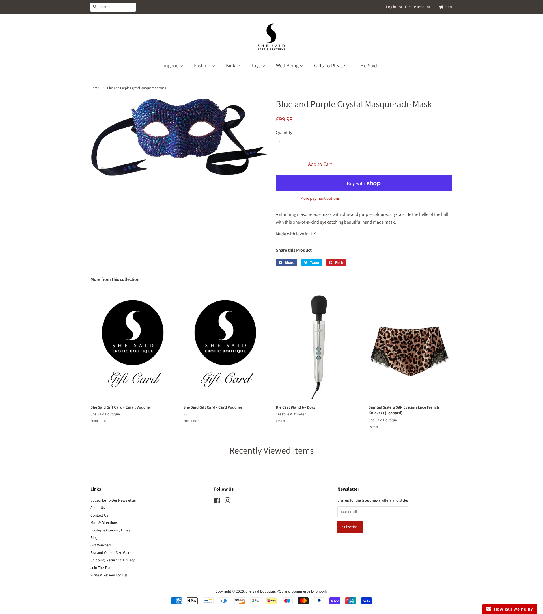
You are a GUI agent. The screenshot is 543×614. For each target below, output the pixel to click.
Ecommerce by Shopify (309, 591)
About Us (97, 507)
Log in (391, 6)
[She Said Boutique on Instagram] (227, 501)
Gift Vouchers (101, 545)
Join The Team (101, 567)
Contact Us (99, 515)
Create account (417, 6)
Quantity (284, 132)
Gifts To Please (330, 65)
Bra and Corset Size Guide (111, 552)
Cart (449, 6)
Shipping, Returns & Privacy (112, 560)
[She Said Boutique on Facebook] (217, 501)
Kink (231, 65)
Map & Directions (104, 522)
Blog (94, 537)
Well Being (288, 65)
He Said (369, 65)
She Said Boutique (260, 591)
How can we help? (512, 609)
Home (94, 88)
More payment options (320, 198)
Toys (256, 65)
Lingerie (170, 65)
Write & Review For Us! (108, 575)
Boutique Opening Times (110, 530)
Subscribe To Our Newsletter (113, 500)
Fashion (203, 65)
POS (280, 591)
